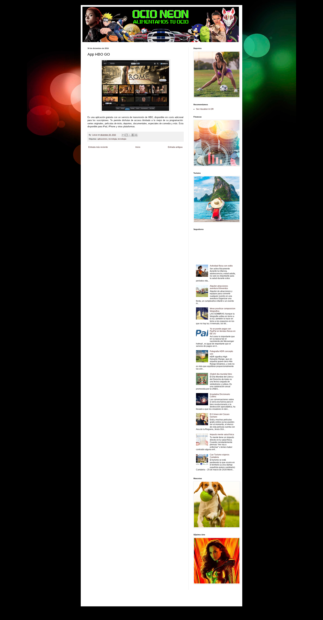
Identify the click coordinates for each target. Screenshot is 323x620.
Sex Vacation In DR (205, 109)
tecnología (122, 139)
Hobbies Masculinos (95, 158)
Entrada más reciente (98, 147)
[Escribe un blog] (126, 135)
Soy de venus (121, 158)
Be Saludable (106, 155)
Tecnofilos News (109, 158)
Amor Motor (100, 163)
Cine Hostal (157, 158)
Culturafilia (91, 163)
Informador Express (132, 155)
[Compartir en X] (129, 135)
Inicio (137, 147)
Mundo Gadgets (168, 158)
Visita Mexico (161, 161)
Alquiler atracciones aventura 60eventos (219, 287)
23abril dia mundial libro (221, 374)
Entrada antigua (175, 147)
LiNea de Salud (118, 155)
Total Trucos (147, 158)
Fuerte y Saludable (135, 158)
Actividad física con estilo (221, 266)
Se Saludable (150, 161)
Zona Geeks (172, 155)
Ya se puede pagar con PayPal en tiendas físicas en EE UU (223, 331)
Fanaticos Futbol (100, 161)
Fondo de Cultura (160, 155)
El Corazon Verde (174, 161)
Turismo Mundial (138, 161)
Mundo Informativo (124, 161)
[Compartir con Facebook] (133, 135)
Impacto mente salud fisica (222, 434)
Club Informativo (146, 155)
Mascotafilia (112, 161)
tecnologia (113, 139)
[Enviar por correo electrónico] (123, 135)
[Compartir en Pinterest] (136, 135)
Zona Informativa (94, 155)
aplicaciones (102, 139)
